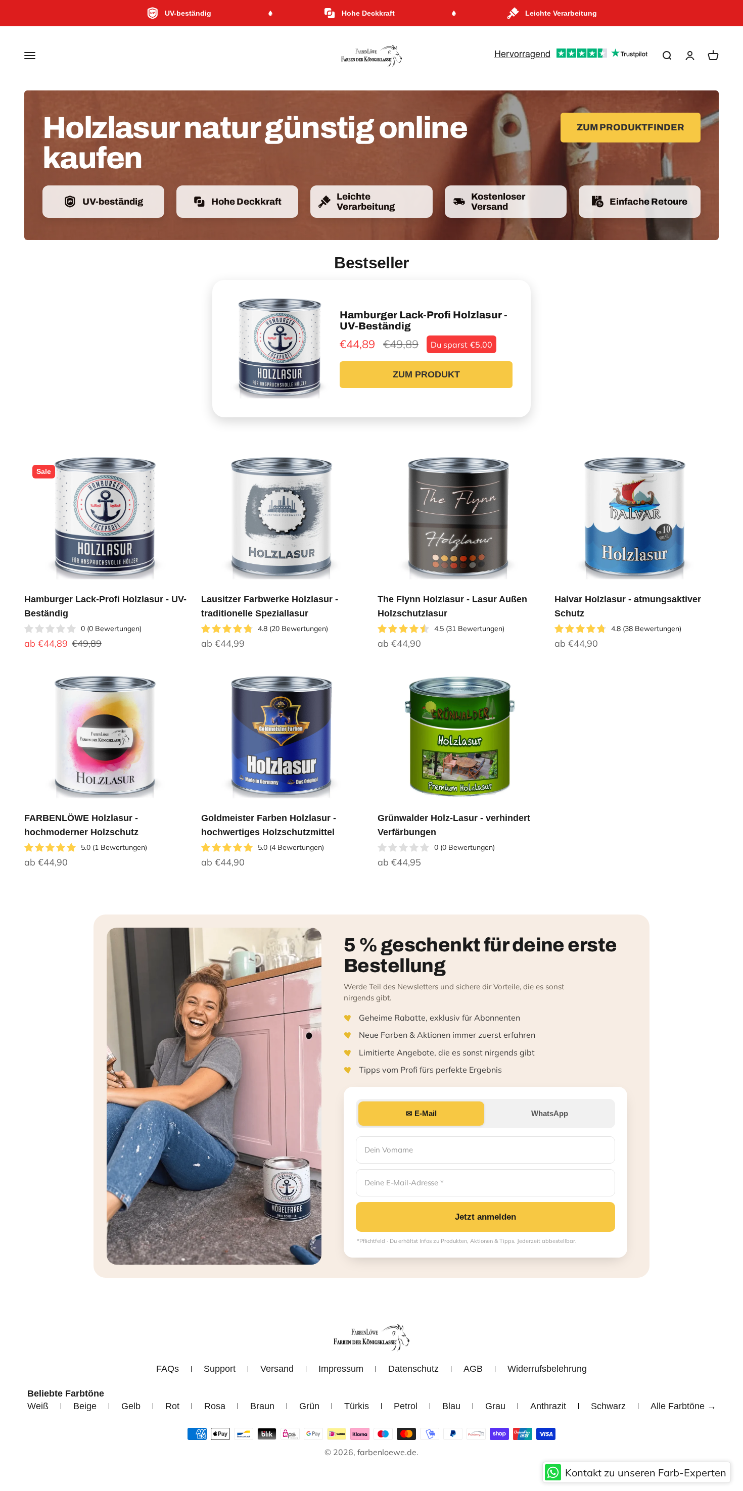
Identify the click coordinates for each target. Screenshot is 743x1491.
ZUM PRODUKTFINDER (630, 127)
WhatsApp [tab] (549, 1113)
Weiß (38, 1406)
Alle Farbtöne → (683, 1406)
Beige (85, 1406)
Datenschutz (413, 1369)
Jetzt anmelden (485, 1217)
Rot (172, 1406)
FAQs (167, 1369)
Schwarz (608, 1406)
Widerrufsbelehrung (547, 1369)
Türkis (356, 1406)
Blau (451, 1406)
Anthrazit (548, 1406)
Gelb (131, 1406)
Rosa (214, 1406)
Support (220, 1369)
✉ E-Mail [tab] (421, 1113)
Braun (262, 1406)
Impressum (340, 1369)
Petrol (405, 1406)
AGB (473, 1369)
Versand (277, 1369)
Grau (495, 1406)
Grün (309, 1406)
